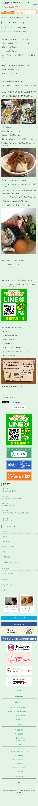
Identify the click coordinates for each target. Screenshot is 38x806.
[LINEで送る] (16, 402)
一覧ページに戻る (19, 407)
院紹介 (19, 782)
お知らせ (5, 590)
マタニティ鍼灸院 (20, 715)
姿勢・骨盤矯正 (8, 573)
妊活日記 (5, 536)
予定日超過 (7, 557)
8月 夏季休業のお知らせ (10, 490)
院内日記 (13, 17)
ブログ (8, 17)
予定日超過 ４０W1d (8, 504)
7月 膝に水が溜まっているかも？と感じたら (16, 512)
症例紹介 (5, 580)
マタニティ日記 (7, 585)
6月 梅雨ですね (7, 519)
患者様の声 (6, 541)
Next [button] (36, 604)
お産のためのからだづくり (12, 562)
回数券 (20, 719)
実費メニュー (19, 702)
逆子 (5, 552)
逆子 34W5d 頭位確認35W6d (11, 497)
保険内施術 (19, 696)
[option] (11, 604)
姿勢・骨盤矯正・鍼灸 (19, 707)
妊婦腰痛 (6, 568)
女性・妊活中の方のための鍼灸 (20, 711)
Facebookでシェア (19, 624)
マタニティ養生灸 (9, 546)
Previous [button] (2, 604)
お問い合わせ (19, 776)
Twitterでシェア (20, 618)
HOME (3, 17)
